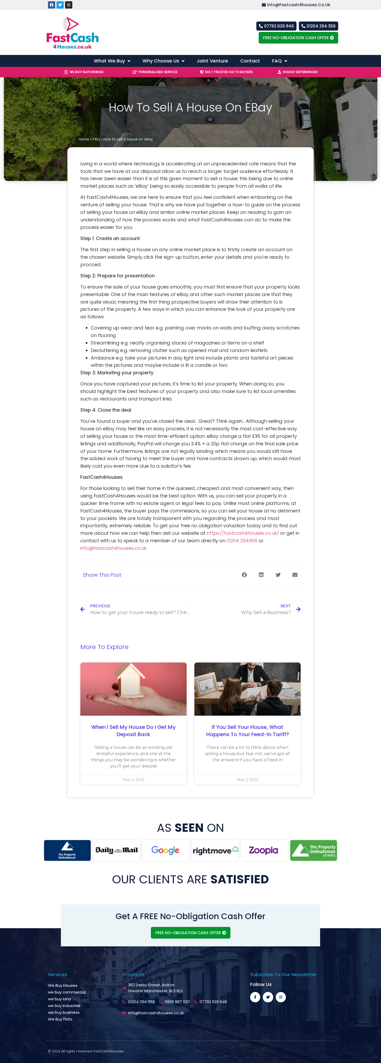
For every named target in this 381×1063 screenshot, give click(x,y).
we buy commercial (67, 992)
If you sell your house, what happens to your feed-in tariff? (247, 730)
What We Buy (109, 61)
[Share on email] (295, 575)
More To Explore (104, 647)
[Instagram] (68, 5)
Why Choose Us (161, 61)
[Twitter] (60, 5)
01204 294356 (242, 540)
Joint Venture (212, 61)
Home (84, 139)
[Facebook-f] (255, 997)
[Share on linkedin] (261, 575)
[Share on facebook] (244, 575)
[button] (300, 5)
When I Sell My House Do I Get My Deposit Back (133, 730)
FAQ (277, 61)
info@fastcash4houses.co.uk (113, 548)
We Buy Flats (60, 1019)
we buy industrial (64, 1005)
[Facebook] (51, 5)
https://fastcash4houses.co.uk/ (243, 533)
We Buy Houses (62, 985)
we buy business (64, 1012)
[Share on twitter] (278, 575)
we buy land (59, 999)
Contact (250, 61)
